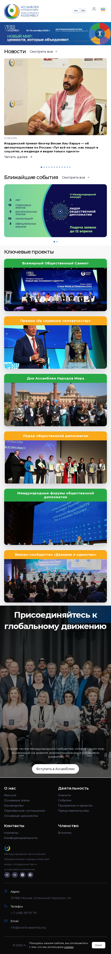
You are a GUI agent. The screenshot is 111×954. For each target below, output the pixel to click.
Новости (64, 795)
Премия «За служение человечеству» (55, 321)
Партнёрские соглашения (24, 810)
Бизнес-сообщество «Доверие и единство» (55, 555)
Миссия (10, 795)
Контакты (11, 833)
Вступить (65, 833)
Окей (98, 945)
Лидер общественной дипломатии (55, 436)
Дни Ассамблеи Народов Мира (55, 378)
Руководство (13, 805)
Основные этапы (17, 800)
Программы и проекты (75, 805)
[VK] (15, 875)
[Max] (30, 875)
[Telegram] (7, 875)
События (64, 800)
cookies (69, 947)
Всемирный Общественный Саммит (55, 263)
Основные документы (21, 816)
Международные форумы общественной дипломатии (55, 495)
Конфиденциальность (20, 838)
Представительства (73, 810)
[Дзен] (23, 875)
